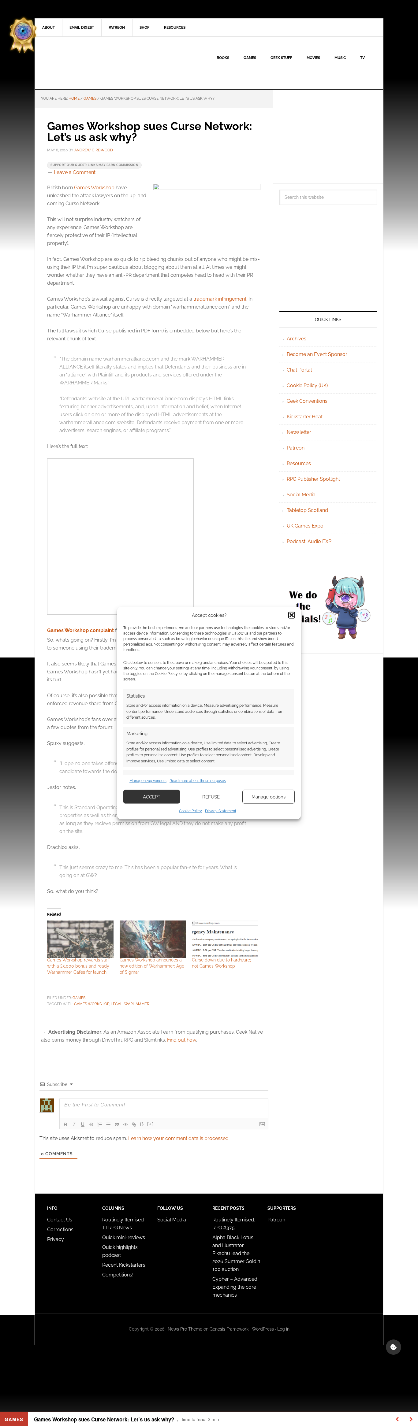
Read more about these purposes (198, 780)
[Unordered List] (108, 1124)
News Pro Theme (185, 1329)
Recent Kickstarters (124, 1265)
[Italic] (74, 1124)
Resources (299, 463)
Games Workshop (94, 188)
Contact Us (59, 1220)
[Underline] (82, 1124)
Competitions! (117, 1275)
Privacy (55, 1239)
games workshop (91, 1004)
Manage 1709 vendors (147, 780)
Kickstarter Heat (305, 417)
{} (142, 1124)
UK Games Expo (305, 526)
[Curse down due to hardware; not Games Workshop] (225, 939)
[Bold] (65, 1124)
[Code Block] (125, 1124)
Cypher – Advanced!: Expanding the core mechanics (235, 1287)
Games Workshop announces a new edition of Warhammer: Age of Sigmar (152, 966)
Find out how (181, 1040)
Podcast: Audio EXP (309, 541)
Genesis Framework (229, 1329)
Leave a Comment (74, 172)
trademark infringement (219, 299)
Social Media (301, 495)
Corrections (60, 1229)
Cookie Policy (190, 811)
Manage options (269, 796)
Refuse (211, 796)
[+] (150, 1124)
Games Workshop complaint (80, 630)
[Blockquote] (117, 1124)
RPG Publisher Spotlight (313, 479)
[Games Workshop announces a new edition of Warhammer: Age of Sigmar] (153, 939)
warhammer (136, 1004)
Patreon (295, 448)
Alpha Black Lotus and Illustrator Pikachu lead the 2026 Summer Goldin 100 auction (236, 1253)
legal (116, 1004)
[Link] (134, 1124)
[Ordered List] (99, 1124)
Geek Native (87, 62)
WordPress (263, 1329)
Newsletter (299, 432)
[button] (292, 615)
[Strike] (91, 1124)
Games (79, 998)
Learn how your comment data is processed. (179, 1138)
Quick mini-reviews (123, 1237)
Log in (283, 1329)
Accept (151, 796)
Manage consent (393, 1347)
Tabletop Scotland (307, 510)
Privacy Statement (220, 811)
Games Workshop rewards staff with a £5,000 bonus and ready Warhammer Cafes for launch (78, 966)
